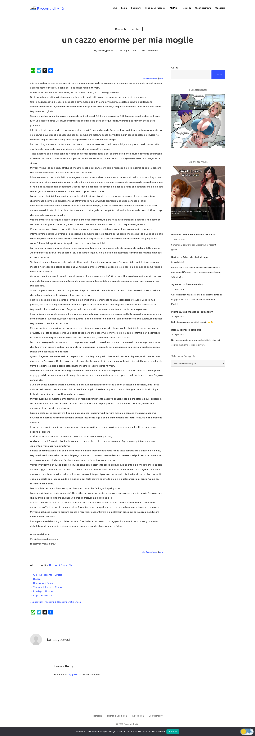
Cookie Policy (155, 716)
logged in (73, 674)
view (161, 78)
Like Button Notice (149, 78)
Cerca (174, 67)
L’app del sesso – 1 (43, 595)
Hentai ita (97, 716)
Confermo (172, 731)
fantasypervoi (105, 50)
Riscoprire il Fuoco (43, 582)
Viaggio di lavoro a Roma (47, 587)
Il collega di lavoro (43, 591)
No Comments (150, 50)
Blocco (37, 578)
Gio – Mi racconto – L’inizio (47, 574)
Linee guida (138, 716)
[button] (247, 731)
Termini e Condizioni (117, 716)
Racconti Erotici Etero (128, 29)
